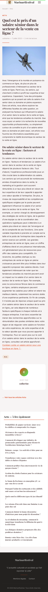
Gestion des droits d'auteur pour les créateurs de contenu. (23, 474)
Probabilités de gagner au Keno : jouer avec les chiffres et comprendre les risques (22, 426)
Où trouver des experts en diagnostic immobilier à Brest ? (20, 433)
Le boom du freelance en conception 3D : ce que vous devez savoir (22, 482)
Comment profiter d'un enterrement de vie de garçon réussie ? (24, 467)
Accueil (5, 9)
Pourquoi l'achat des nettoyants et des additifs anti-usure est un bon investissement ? (23, 490)
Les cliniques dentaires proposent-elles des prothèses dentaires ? (23, 530)
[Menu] (39, 2)
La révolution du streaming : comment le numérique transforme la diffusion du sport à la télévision (23, 522)
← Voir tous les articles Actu (14, 397)
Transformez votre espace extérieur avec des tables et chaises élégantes (23, 459)
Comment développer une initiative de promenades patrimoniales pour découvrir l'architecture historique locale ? (22, 442)
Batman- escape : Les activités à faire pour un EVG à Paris (23, 451)
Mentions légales (19, 579)
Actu (11, 9)
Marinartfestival (24, 2)
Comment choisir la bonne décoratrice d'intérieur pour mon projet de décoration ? (22, 513)
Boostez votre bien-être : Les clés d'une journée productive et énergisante (21, 538)
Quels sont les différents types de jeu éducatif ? (23, 497)
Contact (32, 579)
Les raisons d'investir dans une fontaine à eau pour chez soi (23, 505)
